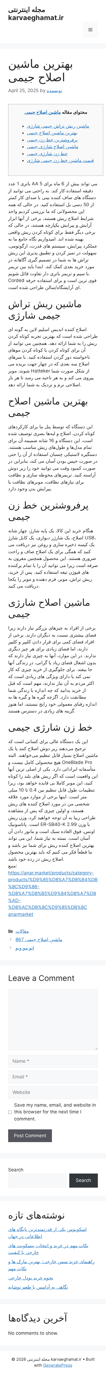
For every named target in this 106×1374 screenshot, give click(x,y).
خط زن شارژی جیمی (47, 153)
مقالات (22, 931)
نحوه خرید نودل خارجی (30, 1278)
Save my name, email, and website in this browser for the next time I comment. (55, 1112)
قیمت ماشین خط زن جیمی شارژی (60, 160)
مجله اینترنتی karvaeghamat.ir (36, 13)
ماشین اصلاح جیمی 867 (38, 939)
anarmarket (20, 914)
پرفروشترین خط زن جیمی (52, 139)
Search (15, 1169)
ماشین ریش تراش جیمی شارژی (58, 126)
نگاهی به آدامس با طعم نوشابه (38, 1287)
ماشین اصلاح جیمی (42, 112)
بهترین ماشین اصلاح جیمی (52, 132)
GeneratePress (57, 1365)
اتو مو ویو (24, 948)
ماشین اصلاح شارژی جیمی (52, 146)
